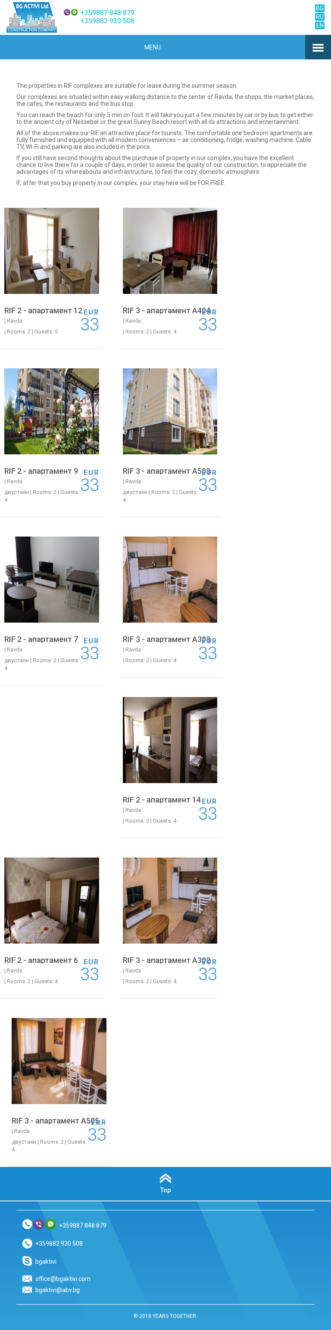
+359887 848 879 (107, 13)
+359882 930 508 (107, 21)
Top (165, 1190)
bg (320, 8)
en (320, 25)
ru (320, 16)
